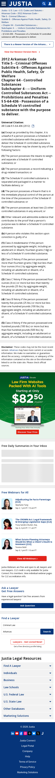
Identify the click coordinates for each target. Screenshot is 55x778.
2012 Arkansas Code (27, 13)
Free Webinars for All (14, 492)
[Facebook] (21, 733)
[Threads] (29, 733)
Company (27, 751)
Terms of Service (27, 762)
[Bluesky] (34, 733)
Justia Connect (27, 740)
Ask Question (27, 605)
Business (9, 680)
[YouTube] (17, 733)
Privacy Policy (27, 767)
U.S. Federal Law (14, 694)
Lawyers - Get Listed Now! (27, 641)
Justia (4, 10)
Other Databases (14, 708)
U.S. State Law (12, 701)
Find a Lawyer (10, 618)
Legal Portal (27, 746)
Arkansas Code (8, 13)
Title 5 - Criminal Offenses (13, 16)
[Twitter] (38, 733)
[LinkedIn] (12, 733)
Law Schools (11, 687)
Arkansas (13, 350)
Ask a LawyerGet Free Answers (12, 589)
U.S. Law (13, 10)
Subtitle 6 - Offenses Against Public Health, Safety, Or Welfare (26, 20)
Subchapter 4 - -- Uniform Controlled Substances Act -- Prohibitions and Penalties (26, 29)
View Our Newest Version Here (20, 51)
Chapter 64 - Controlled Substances (19, 25)
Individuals (10, 673)
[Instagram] (25, 733)
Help (27, 756)
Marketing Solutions (16, 715)
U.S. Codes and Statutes (30, 10)
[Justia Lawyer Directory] (42, 733)
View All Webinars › (27, 558)
